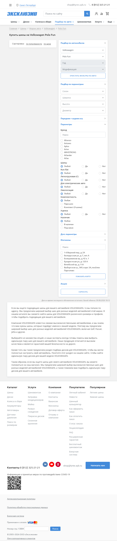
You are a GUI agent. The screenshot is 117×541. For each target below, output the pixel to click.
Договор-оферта (56, 410)
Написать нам (98, 465)
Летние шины (97, 392)
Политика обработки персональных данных (27, 507)
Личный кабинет (77, 392)
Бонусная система (15, 516)
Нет (104, 166)
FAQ (71, 432)
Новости (73, 397)
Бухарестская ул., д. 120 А (76, 261)
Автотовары (13, 410)
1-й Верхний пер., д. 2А (74, 252)
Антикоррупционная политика (21, 498)
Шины (10, 392)
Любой (67, 166)
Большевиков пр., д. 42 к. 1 (76, 258)
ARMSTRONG (70, 152)
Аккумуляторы (14, 405)
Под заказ (68, 227)
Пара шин (68, 203)
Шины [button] (14, 21)
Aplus (66, 146)
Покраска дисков (36, 416)
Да (86, 166)
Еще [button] (110, 21)
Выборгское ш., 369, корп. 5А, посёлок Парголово (82, 269)
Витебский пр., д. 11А (74, 264)
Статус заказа (76, 423)
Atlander (68, 155)
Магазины (54, 405)
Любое (67, 221)
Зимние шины (97, 397)
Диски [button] (26, 21)
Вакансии (53, 401)
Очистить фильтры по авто (83, 75)
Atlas (66, 158)
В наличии (68, 224)
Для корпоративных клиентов (21, 538)
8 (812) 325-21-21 (101, 4)
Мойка (31, 404)
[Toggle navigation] (10, 5)
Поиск (55, 528)
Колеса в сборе (43, 21)
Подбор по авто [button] (63, 21)
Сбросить (83, 292)
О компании (54, 392)
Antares (67, 143)
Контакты (53, 397)
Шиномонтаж (84, 21)
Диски (10, 397)
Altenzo (67, 140)
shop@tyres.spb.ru (72, 465)
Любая (67, 200)
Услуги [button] (98, 21)
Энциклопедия (76, 428)
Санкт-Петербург (28, 5)
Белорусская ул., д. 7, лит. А (76, 255)
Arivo (66, 149)
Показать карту (83, 276)
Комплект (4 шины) (73, 207)
